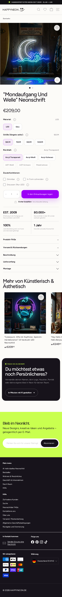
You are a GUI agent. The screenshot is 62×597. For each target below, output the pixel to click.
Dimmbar (12, 179)
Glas (17, 127)
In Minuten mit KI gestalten (20, 393)
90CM (29, 142)
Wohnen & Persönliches (12, 476)
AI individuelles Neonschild (13, 469)
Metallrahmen (42, 165)
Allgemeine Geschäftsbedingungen (17, 523)
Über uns (6, 515)
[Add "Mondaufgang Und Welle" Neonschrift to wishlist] (57, 28)
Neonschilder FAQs (10, 507)
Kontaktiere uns (9, 511)
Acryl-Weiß (30, 157)
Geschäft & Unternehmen (13, 480)
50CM (7, 142)
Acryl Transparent (12, 157)
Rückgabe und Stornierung (13, 527)
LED (7, 127)
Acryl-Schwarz (47, 157)
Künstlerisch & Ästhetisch (28, 283)
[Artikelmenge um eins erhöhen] (17, 194)
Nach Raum (7, 484)
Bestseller (6, 472)
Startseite (6, 18)
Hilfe (5, 488)
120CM (40, 142)
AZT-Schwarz (25, 165)
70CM (18, 142)
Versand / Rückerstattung (13, 519)
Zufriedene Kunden (10, 500)
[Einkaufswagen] (51, 9)
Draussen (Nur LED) (17, 185)
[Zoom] (57, 80)
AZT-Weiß (9, 165)
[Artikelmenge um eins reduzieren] (6, 194)
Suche (5, 503)
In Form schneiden (37, 179)
